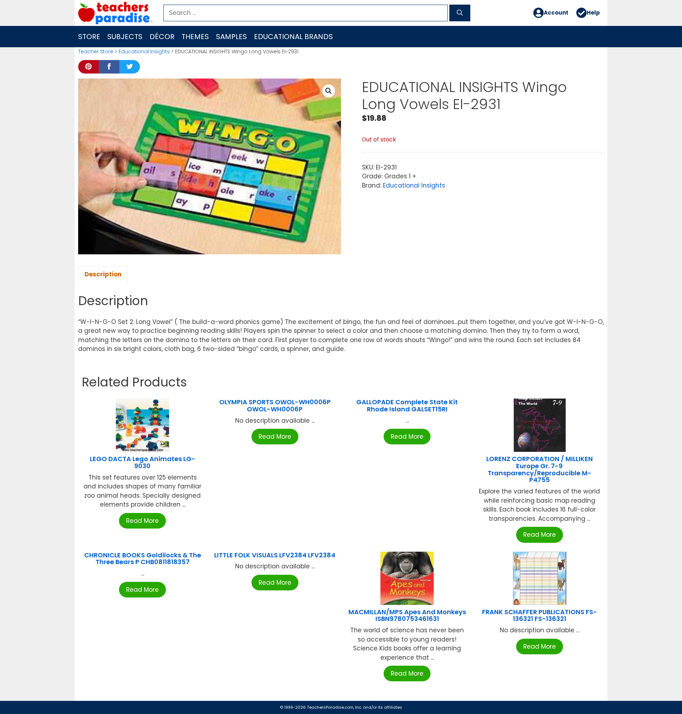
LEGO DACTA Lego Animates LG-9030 (142, 462)
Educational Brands (293, 37)
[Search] (459, 13)
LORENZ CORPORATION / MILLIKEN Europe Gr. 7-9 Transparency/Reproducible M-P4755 (539, 469)
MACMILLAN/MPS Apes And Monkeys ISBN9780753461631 (407, 615)
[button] (328, 91)
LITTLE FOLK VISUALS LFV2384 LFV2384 (274, 555)
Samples (231, 37)
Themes (195, 37)
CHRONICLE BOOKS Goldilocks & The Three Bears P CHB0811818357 (142, 559)
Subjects (124, 37)
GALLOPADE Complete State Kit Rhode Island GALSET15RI (407, 405)
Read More (142, 520)
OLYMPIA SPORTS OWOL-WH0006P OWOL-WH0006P (275, 405)
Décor (162, 37)
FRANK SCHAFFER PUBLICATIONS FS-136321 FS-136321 (539, 615)
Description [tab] (103, 274)
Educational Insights (144, 51)
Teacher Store (95, 51)
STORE (89, 37)
